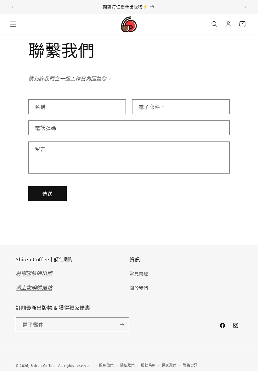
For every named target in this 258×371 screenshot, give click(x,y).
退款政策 (106, 365)
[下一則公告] (246, 7)
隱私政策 (127, 365)
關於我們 (139, 288)
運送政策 (169, 365)
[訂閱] (122, 324)
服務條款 (148, 365)
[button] (13, 24)
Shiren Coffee (43, 365)
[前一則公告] (12, 7)
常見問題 (139, 273)
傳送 (47, 194)
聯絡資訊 (190, 365)
